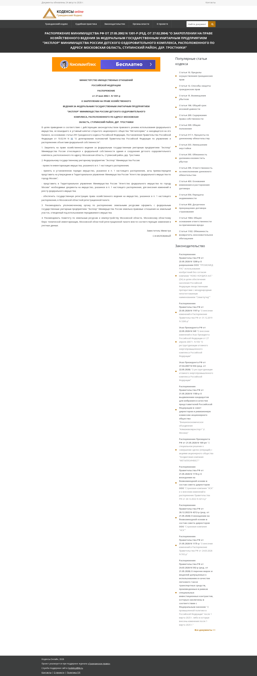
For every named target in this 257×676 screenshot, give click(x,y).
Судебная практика (86, 23)
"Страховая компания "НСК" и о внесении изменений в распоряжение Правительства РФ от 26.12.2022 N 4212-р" (196, 482)
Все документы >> (205, 630)
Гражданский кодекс (56, 23)
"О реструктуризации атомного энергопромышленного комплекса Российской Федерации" (196, 371)
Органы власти (141, 23)
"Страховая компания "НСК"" (194, 518)
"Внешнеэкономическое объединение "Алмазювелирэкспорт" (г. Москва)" (195, 409)
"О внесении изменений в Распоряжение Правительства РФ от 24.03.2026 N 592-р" (196, 545)
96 (72, 138)
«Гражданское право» (99, 663)
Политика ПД (73, 672)
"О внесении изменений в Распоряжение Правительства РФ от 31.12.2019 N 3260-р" (196, 312)
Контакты (211, 2)
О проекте (162, 23)
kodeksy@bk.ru (75, 668)
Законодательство (114, 23)
